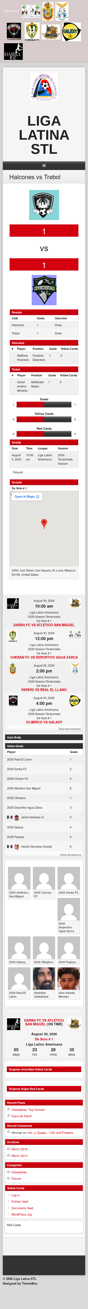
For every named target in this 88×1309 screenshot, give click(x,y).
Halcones (18, 325)
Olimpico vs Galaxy (44, 722)
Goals (53, 349)
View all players (70, 855)
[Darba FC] (13, 1024)
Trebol (16, 333)
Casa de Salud (21, 1116)
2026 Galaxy (15, 827)
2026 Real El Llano (19, 759)
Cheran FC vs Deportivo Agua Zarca (44, 657)
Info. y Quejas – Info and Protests (50, 1132)
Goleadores (19, 1172)
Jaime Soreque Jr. (32, 817)
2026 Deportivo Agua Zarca (24, 807)
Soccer (16, 1178)
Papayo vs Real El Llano (44, 689)
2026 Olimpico (16, 798)
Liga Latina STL (44, 135)
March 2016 (19, 1149)
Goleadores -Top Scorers (28, 1109)
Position (38, 349)
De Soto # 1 (19, 488)
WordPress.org (21, 1214)
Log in (15, 1195)
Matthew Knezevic (23, 357)
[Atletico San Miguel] (74, 1023)
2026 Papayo (15, 837)
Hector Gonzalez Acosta (36, 846)
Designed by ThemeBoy (20, 1283)
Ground (18, 472)
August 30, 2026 (44, 600)
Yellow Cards (69, 349)
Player (21, 349)
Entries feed (19, 1201)
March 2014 (19, 1155)
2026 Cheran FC (17, 778)
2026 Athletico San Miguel (24, 788)
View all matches (69, 729)
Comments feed (22, 1208)
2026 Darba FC (17, 769)
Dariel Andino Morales (22, 386)
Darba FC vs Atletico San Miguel (44, 624)
